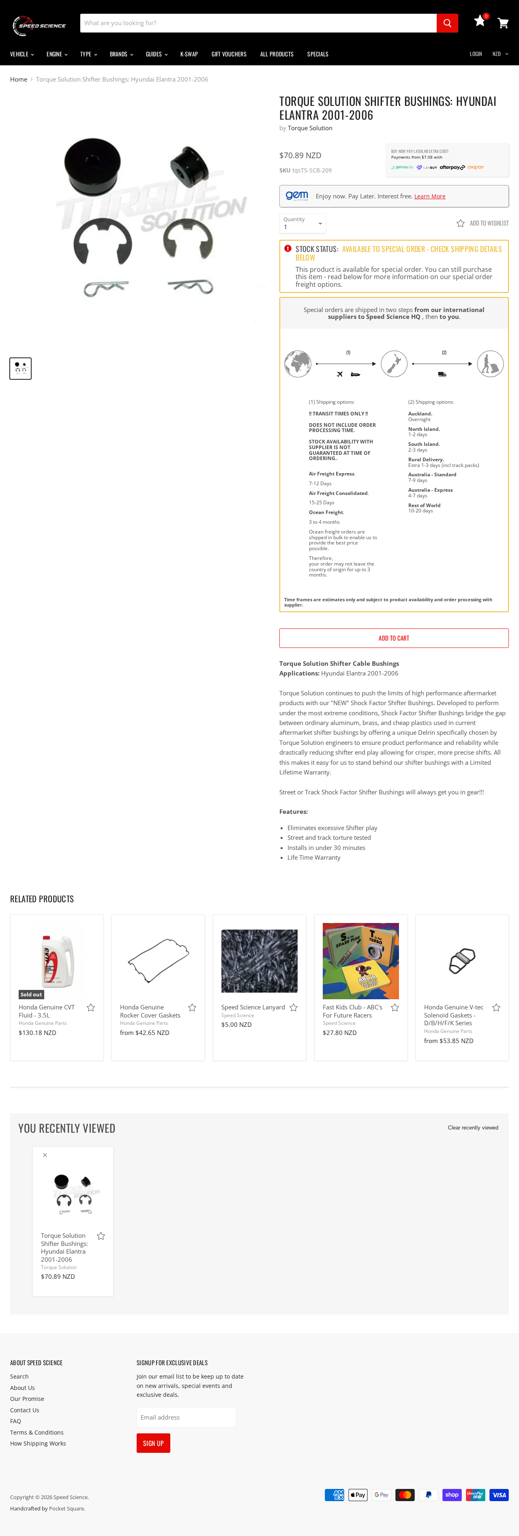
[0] (480, 24)
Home (18, 79)
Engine (55, 53)
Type (86, 53)
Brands (119, 53)
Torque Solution (310, 128)
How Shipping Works (38, 1443)
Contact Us (24, 1410)
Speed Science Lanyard (253, 1007)
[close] (45, 1155)
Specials (317, 53)
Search (19, 1376)
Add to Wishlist (489, 222)
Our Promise (27, 1399)
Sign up (153, 1443)
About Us (22, 1388)
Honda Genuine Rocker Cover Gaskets (150, 1011)
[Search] (447, 23)
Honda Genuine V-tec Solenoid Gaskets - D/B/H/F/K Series (453, 1015)
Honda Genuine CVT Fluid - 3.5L (47, 1011)
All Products (277, 53)
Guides (154, 53)
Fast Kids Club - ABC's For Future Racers (352, 1011)
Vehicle (20, 53)
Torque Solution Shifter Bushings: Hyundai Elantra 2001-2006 (64, 1247)
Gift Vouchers (229, 53)
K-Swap (189, 53)
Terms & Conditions (37, 1432)
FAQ (15, 1421)
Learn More (430, 196)
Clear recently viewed (473, 1128)
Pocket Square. (67, 1508)
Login (476, 53)
